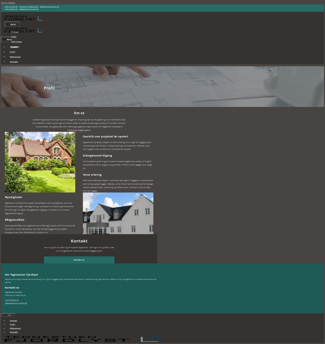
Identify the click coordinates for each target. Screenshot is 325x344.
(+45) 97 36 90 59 (11, 7)
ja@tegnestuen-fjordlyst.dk (49, 7)
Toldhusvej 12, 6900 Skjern (29, 7)
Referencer (16, 42)
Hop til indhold (8, 3)
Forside (13, 47)
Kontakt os (79, 260)
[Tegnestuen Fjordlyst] (24, 35)
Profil (12, 52)
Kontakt (14, 62)
